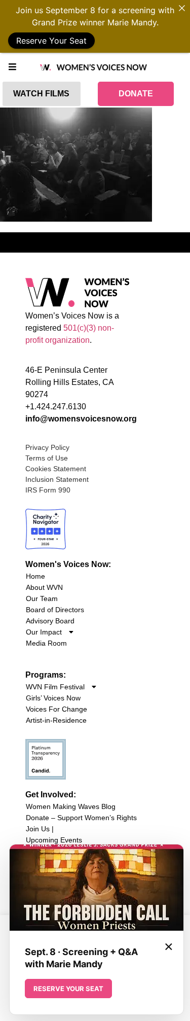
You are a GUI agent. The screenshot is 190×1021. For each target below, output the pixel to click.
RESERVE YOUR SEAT (68, 988)
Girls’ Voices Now (53, 698)
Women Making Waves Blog (71, 806)
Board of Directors (55, 610)
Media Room (46, 643)
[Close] (182, 8)
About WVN (44, 587)
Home (35, 576)
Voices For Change (56, 709)
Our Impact (44, 632)
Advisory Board (50, 621)
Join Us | (40, 829)
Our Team (42, 598)
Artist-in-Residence (56, 720)
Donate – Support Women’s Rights (81, 818)
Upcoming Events (54, 840)
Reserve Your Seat (51, 41)
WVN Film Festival (55, 687)
